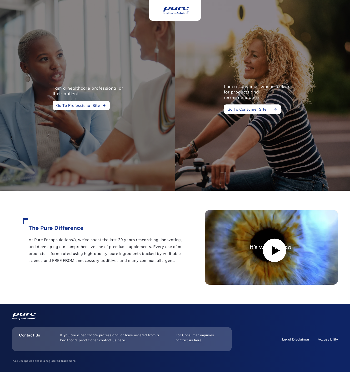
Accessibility (328, 339)
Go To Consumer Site (247, 109)
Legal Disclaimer (296, 339)
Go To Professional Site (78, 105)
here (121, 340)
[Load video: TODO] (271, 247)
